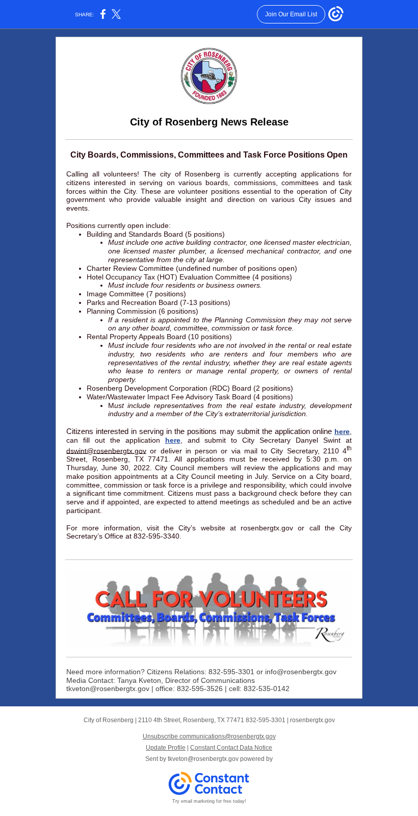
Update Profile (166, 747)
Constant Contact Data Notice (231, 747)
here (342, 431)
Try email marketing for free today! (209, 801)
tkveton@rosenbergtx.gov (203, 758)
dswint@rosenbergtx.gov (106, 450)
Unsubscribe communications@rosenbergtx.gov (209, 736)
